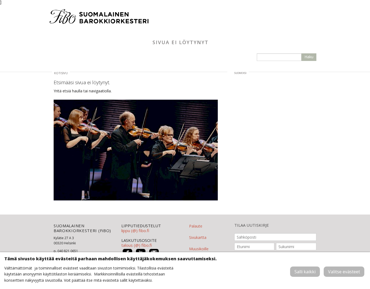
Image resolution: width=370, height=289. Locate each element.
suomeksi (240, 73)
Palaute (195, 226)
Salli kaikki (305, 272)
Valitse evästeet (344, 272)
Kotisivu (61, 73)
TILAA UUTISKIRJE (251, 225)
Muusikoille (199, 248)
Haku (308, 56)
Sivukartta (197, 237)
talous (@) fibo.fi (136, 245)
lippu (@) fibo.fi (135, 230)
